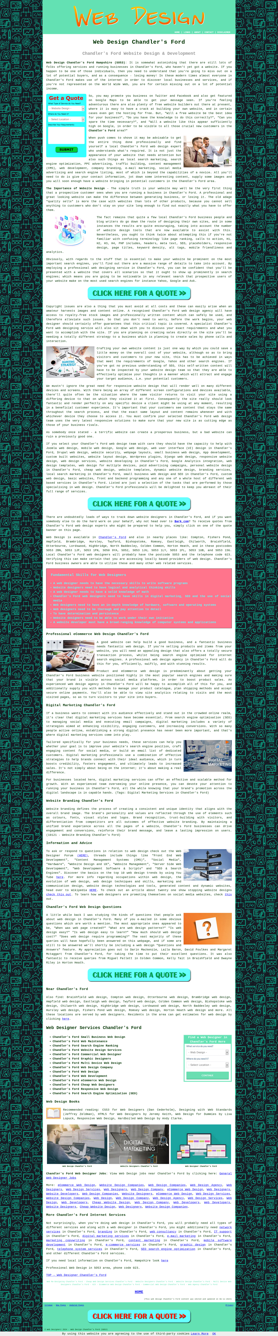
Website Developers (62, 1193)
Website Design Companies (121, 1185)
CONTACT (208, 32)
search (178, 276)
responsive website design (136, 386)
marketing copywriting (65, 1240)
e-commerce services (123, 1244)
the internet (111, 80)
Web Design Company (147, 1189)
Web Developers (74, 1202)
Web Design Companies (167, 1185)
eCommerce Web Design (76, 1185)
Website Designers (137, 1193)
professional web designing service (98, 268)
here (59, 877)
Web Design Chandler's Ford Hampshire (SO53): (86, 62)
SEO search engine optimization (168, 1249)
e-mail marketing (181, 1236)
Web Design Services (83, 1189)
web (112, 443)
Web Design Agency (206, 1185)
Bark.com (182, 521)
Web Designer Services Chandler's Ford (93, 1027)
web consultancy (163, 1231)
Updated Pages (76, 1305)
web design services (78, 461)
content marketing (144, 1240)
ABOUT (197, 32)
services (64, 482)
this (228, 894)
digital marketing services (105, 1236)
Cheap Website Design (111, 1202)
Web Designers (115, 1189)
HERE (93, 890)
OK (214, 1333)
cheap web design (99, 469)
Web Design (55, 537)
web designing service (74, 328)
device (69, 399)
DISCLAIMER (223, 32)
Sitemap (48, 1305)
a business (127, 336)
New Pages (61, 1305)
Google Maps (106, 100)
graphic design (193, 1244)
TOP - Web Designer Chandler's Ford (76, 1275)
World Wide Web (115, 84)
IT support (223, 1231)
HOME (177, 32)
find (59, 997)
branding (105, 1231)
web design (202, 559)
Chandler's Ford (102, 130)
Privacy (229, 1305)
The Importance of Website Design (75, 188)
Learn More (199, 1333)
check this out (58, 894)
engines (52, 276)
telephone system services (79, 1249)
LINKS (187, 32)
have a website (95, 181)
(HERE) (82, 855)
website (211, 67)
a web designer (119, 1227)
